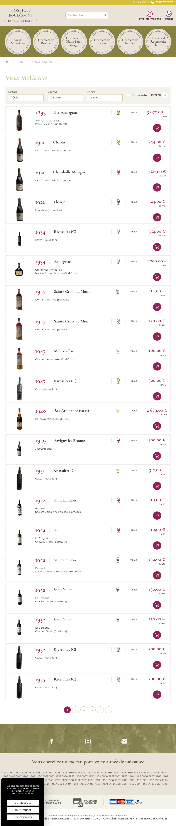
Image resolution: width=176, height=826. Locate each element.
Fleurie (59, 202)
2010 (112, 784)
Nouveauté (139, 95)
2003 (61, 784)
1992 (151, 780)
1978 (57, 780)
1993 (158, 780)
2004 (68, 784)
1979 (64, 780)
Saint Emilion (65, 500)
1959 (98, 776)
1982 (84, 780)
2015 (144, 784)
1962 (118, 776)
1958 (91, 776)
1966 (145, 776)
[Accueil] (7, 62)
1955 (71, 776)
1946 (12, 776)
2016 (151, 784)
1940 (137, 773)
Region (12, 92)
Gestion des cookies (153, 819)
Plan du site (81, 819)
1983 (90, 780)
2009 (105, 784)
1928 (57, 773)
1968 (158, 776)
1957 (84, 776)
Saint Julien (63, 530)
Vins (20, 62)
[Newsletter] (124, 741)
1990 (138, 780)
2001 (47, 784)
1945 (5, 776)
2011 (118, 784)
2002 (54, 784)
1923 (24, 773)
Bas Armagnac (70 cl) (71, 411)
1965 (138, 776)
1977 (50, 780)
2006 (83, 784)
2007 (90, 784)
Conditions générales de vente (115, 819)
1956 (78, 776)
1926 (44, 773)
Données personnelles (52, 819)
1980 (71, 780)
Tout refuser (23, 810)
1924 (31, 773)
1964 (131, 776)
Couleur (52, 92)
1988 (124, 780)
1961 (111, 776)
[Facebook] (51, 741)
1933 (90, 773)
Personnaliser (23, 817)
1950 (39, 776)
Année (91, 92)
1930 (71, 773)
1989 (131, 780)
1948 (25, 776)
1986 (111, 780)
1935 (103, 773)
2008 (98, 784)
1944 (163, 773)
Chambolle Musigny (69, 172)
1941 (143, 773)
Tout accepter (22, 802)
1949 (32, 776)
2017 (157, 784)
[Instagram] (88, 741)
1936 (110, 773)
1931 (77, 773)
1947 (18, 776)
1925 (37, 773)
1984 (97, 780)
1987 (117, 780)
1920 (5, 773)
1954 (65, 776)
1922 (18, 773)
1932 (83, 773)
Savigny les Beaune (69, 441)
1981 (77, 780)
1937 (116, 773)
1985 (104, 780)
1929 (64, 773)
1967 (152, 776)
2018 (164, 784)
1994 (165, 780)
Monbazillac (64, 351)
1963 (124, 776)
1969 (165, 776)
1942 (149, 773)
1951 (45, 776)
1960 (105, 776)
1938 (123, 773)
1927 (51, 773)
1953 (58, 776)
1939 (130, 773)
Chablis (59, 142)
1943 (156, 773)
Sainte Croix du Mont (72, 291)
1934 (97, 773)
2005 (76, 784)
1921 (11, 773)
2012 (124, 784)
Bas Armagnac (66, 112)
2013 (131, 784)
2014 (137, 784)
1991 (144, 780)
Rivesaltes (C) (65, 232)
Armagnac (62, 262)
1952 (51, 776)
